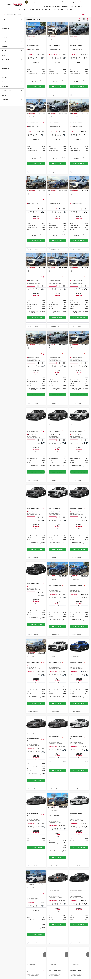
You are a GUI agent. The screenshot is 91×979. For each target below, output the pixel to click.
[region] (36, 75)
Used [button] (50, 6)
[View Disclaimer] (39, 58)
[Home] (44, 6)
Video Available (31, 40)
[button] (44, 29)
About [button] (82, 6)
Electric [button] (54, 6)
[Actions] (43, 46)
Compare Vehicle (33, 95)
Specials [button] (59, 6)
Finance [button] (72, 6)
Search (83, 14)
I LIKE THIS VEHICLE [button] (36, 86)
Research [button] (77, 6)
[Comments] (42, 58)
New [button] (47, 6)
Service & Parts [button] (65, 6)
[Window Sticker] (44, 58)
